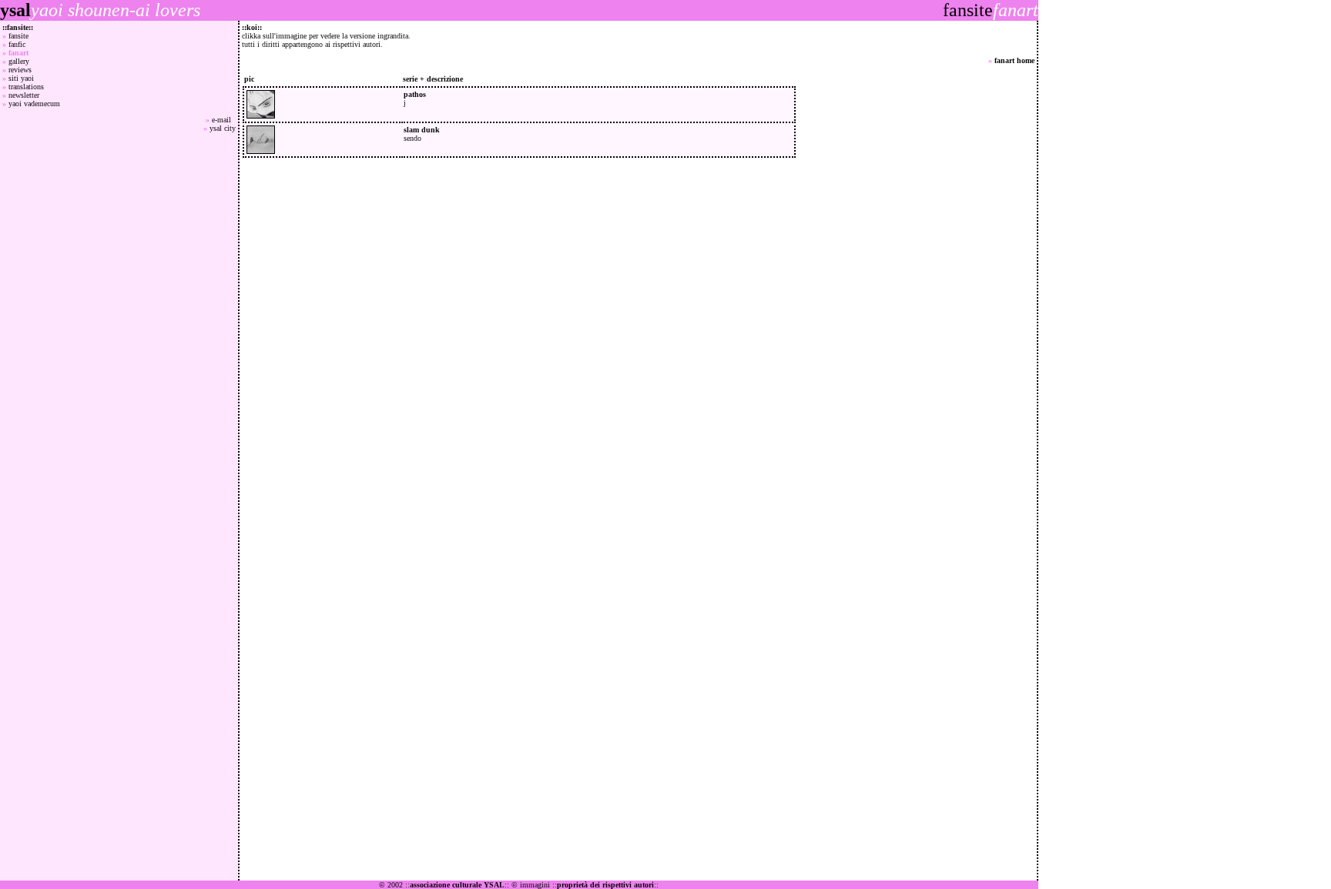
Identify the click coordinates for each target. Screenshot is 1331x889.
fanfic (16, 44)
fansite (18, 36)
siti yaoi (21, 78)
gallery (18, 61)
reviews (20, 69)
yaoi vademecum (34, 103)
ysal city (223, 128)
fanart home (1014, 60)
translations (26, 86)
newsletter (23, 95)
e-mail (224, 119)
